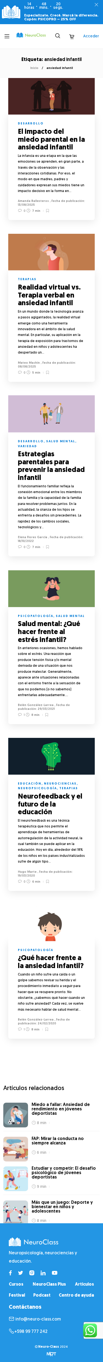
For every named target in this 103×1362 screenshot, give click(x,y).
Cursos (16, 1284)
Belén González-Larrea (36, 705)
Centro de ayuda (76, 1295)
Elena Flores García (32, 537)
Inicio (34, 68)
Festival (17, 1295)
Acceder (91, 36)
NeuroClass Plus (49, 1284)
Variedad (27, 446)
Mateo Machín (29, 363)
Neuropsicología (37, 788)
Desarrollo (31, 123)
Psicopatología (35, 616)
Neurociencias (60, 783)
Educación (29, 783)
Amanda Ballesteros (33, 201)
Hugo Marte (27, 872)
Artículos (84, 1284)
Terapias (27, 279)
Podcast (42, 1295)
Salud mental (60, 441)
